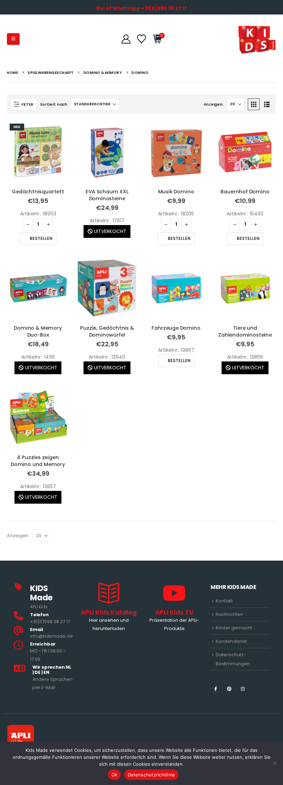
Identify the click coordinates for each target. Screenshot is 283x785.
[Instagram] (243, 689)
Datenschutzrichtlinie (151, 774)
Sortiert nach (53, 104)
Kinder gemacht (234, 627)
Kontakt (224, 601)
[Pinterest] (229, 689)
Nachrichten (229, 614)
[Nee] (274, 763)
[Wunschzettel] (141, 39)
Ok (114, 774)
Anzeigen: (214, 104)
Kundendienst (231, 641)
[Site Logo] (257, 39)
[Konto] (125, 39)
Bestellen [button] (41, 238)
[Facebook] (216, 689)
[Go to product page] (107, 152)
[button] (13, 39)
